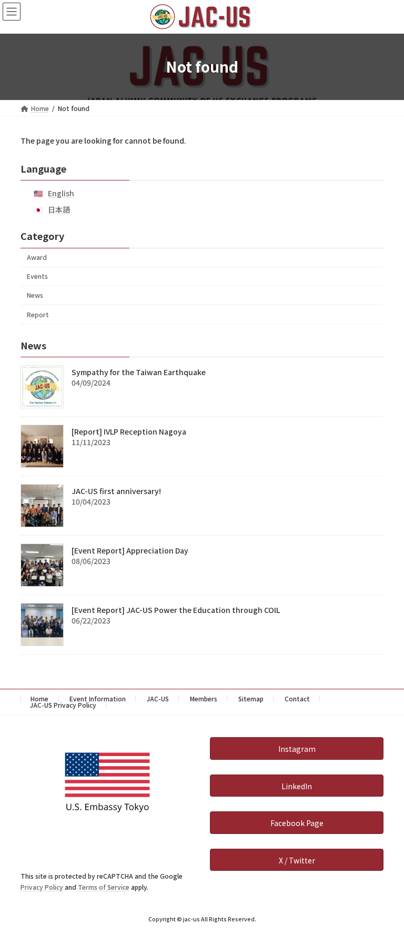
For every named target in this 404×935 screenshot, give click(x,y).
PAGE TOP (384, 897)
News (35, 295)
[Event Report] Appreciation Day (130, 550)
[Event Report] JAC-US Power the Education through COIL (176, 610)
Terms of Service (103, 886)
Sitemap (251, 698)
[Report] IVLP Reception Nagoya (129, 431)
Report (38, 314)
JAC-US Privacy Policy (63, 704)
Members (203, 698)
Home (39, 698)
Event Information (97, 698)
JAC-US (158, 698)
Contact (297, 698)
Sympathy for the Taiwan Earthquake (139, 372)
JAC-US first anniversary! (116, 491)
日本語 (59, 209)
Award (37, 257)
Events (37, 276)
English (61, 193)
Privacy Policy (42, 886)
